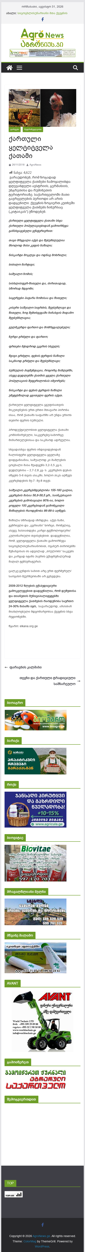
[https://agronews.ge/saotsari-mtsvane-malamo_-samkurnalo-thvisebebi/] (35, 945)
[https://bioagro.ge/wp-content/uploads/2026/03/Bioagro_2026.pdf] (36, 713)
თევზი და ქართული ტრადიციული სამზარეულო (48, 681)
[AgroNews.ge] (9, 68)
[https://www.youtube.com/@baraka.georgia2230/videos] (35, 750)
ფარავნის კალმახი (25, 667)
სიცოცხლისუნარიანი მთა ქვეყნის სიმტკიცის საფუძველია (42, 15)
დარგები (14, 129)
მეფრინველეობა (32, 129)
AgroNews (35, 164)
